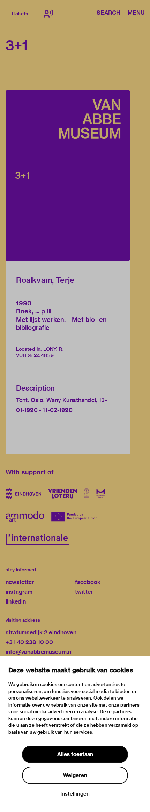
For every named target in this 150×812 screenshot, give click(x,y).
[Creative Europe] (75, 516)
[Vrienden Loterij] (62, 493)
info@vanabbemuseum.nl (39, 652)
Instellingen (75, 793)
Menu (136, 13)
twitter (84, 592)
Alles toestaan (75, 754)
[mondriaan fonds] (101, 493)
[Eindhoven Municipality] (23, 493)
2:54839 (44, 355)
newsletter (20, 582)
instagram (19, 592)
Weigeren (75, 775)
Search (108, 13)
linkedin (16, 601)
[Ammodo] (25, 516)
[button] (68, 175)
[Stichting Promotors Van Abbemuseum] (87, 493)
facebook (87, 582)
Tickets (19, 13)
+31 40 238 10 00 (29, 642)
